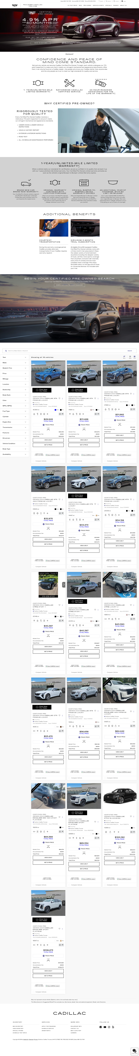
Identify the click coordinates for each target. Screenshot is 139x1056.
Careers (73, 1032)
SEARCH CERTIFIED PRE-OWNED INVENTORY (69, 285)
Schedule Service (48, 1028)
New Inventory (18, 1026)
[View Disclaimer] (47, 414)
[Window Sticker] (63, 414)
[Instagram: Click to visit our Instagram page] (110, 1027)
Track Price (49, 425)
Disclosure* (69, 54)
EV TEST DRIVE (72, 5)
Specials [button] (108, 5)
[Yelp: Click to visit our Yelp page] (114, 1027)
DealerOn (25, 1039)
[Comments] (60, 414)
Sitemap (31, 1039)
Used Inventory (18, 1028)
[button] (63, 373)
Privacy (36, 1039)
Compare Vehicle (41, 461)
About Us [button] (123, 5)
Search (130, 350)
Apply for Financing (49, 1026)
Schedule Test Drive (20, 1032)
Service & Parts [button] (98, 5)
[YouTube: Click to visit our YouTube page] (106, 1027)
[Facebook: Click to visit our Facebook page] (101, 1027)
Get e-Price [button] (48, 445)
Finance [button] (116, 5)
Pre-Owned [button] (87, 5)
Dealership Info (76, 1026)
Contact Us (75, 1028)
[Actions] (62, 398)
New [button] (80, 5)
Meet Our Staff (76, 1030)
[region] (48, 434)
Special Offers (18, 1030)
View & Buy (48, 440)
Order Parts (46, 1030)
